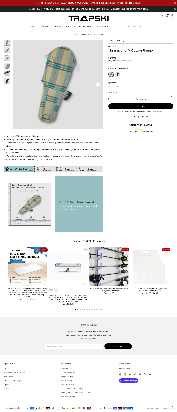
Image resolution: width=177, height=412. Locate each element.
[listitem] (88, 3)
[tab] (75, 309)
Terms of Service (68, 373)
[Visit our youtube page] (150, 374)
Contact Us (66, 369)
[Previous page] (8, 267)
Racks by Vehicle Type (108, 26)
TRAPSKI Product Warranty (72, 388)
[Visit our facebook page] (120, 374)
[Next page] (169, 267)
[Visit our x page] (145, 374)
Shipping (111, 61)
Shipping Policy (67, 384)
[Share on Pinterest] (143, 117)
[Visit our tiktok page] (140, 374)
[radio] (111, 74)
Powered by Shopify (153, 408)
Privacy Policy (67, 376)
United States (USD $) (12, 408)
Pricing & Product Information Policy (76, 392)
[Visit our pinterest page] (135, 374)
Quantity (112, 83)
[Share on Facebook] (134, 117)
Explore (129, 26)
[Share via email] (147, 117)
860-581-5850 (125, 369)
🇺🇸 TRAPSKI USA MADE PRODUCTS (57, 26)
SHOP (33, 26)
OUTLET (136, 2)
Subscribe (118, 346)
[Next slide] (97, 84)
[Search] (161, 15)
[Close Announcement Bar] (175, 3)
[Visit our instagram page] (125, 374)
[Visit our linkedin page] (130, 374)
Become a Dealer (68, 396)
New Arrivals (85, 26)
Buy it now (141, 106)
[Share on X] (139, 117)
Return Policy (66, 380)
